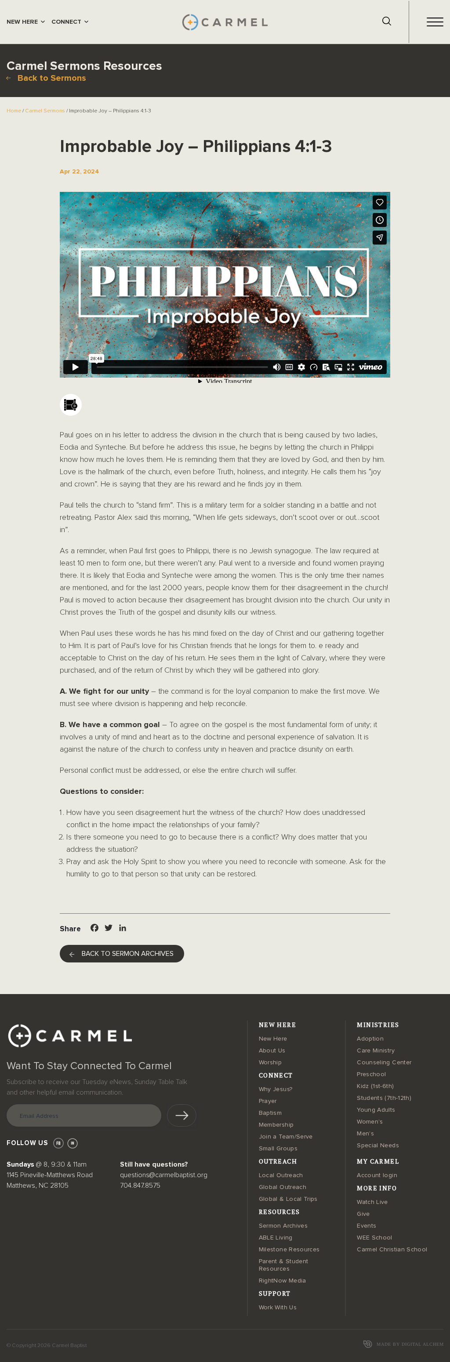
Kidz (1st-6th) (375, 1086)
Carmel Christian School (392, 1250)
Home (14, 111)
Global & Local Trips (288, 1199)
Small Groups (278, 1149)
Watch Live (372, 1202)
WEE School (374, 1238)
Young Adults (376, 1110)
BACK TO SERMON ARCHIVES (128, 953)
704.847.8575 (140, 1185)
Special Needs (378, 1145)
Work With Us (278, 1307)
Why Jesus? (276, 1089)
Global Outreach (282, 1187)
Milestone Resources (289, 1250)
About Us (272, 1051)
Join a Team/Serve (286, 1137)
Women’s (370, 1122)
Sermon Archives (283, 1226)
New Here (273, 1039)
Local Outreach (281, 1175)
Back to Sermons (52, 78)
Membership (276, 1125)
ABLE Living (276, 1238)
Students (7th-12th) (384, 1098)
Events (366, 1226)
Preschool (371, 1074)
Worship (270, 1062)
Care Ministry (376, 1051)
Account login (377, 1175)
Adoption (370, 1039)
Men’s (365, 1134)
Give (363, 1214)
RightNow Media (282, 1281)
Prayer (268, 1101)
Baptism (270, 1113)
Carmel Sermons (45, 111)
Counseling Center (384, 1062)
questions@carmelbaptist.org (163, 1174)
